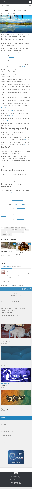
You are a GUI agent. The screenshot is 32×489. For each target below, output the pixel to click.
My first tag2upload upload (8, 409)
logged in (10, 285)
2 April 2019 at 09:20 (14, 271)
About (4, 442)
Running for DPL (20, 205)
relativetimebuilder (5, 52)
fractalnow (9, 232)
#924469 (23, 67)
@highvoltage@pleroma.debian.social (10, 317)
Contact (4, 428)
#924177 (26, 144)
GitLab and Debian (21, 208)
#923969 (26, 139)
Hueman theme (23, 479)
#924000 (7, 120)
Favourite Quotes (7, 435)
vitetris (9, 234)
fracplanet (4, 232)
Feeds (4, 438)
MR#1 (12, 110)
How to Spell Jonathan (8, 431)
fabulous (27, 229)
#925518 (11, 115)
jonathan (5, 13)
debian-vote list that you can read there (10, 192)
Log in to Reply (9, 277)
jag (23, 232)
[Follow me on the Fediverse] (25, 289)
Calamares (23, 227)
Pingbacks (17, 266)
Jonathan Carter (5, 2)
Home (4, 424)
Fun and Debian (20, 219)
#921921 (11, 57)
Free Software (5, 5)
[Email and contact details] (22, 289)
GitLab (19, 232)
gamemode (15, 232)
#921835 (3, 107)
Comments (6, 266)
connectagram (4, 229)
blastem (12, 227)
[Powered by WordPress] (10, 479)
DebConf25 (4, 385)
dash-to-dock (11, 229)
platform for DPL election (17, 200)
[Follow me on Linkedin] (30, 289)
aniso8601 (7, 227)
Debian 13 (4, 364)
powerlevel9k (4, 234)
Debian (16, 229)
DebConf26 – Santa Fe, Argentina (10, 342)
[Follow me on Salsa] (27, 289)
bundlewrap (17, 227)
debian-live (21, 229)
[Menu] (30, 2)
